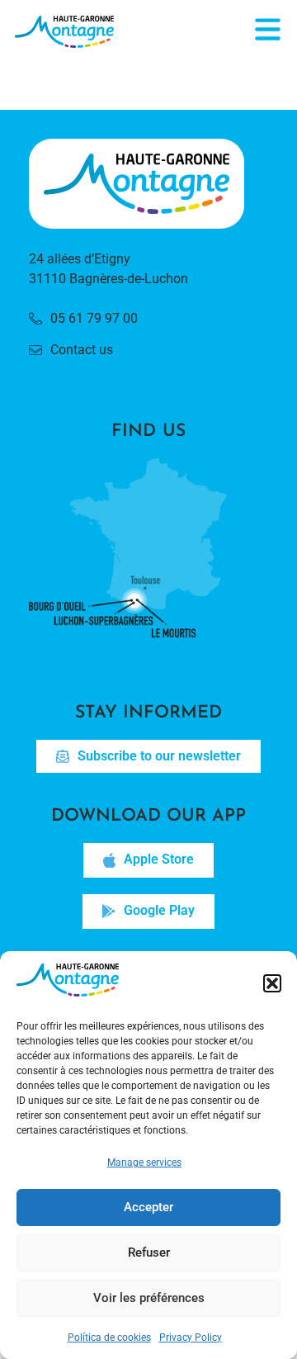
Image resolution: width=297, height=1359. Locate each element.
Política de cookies (109, 1337)
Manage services (144, 1162)
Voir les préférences (149, 1297)
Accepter (148, 1207)
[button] (272, 983)
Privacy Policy (190, 1337)
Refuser (149, 1252)
